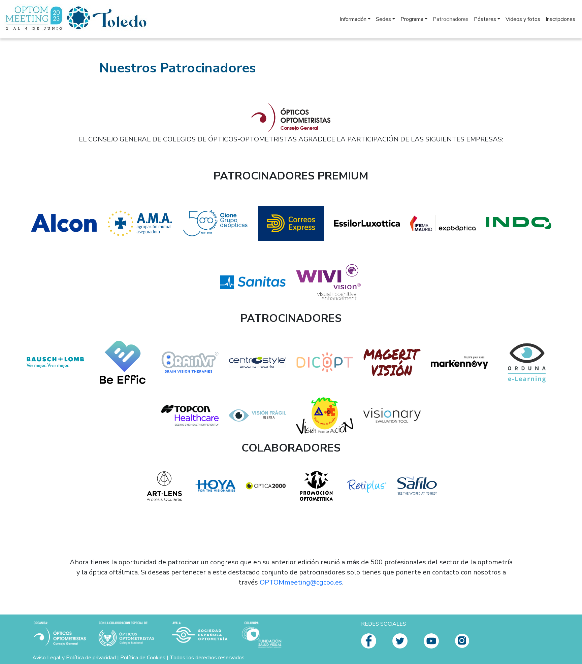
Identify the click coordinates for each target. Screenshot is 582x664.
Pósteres (485, 19)
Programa (411, 19)
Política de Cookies (142, 657)
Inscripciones (560, 19)
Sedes (383, 19)
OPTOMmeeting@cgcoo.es (301, 582)
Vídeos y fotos (523, 19)
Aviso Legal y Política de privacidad (74, 657)
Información (353, 19)
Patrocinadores (450, 19)
